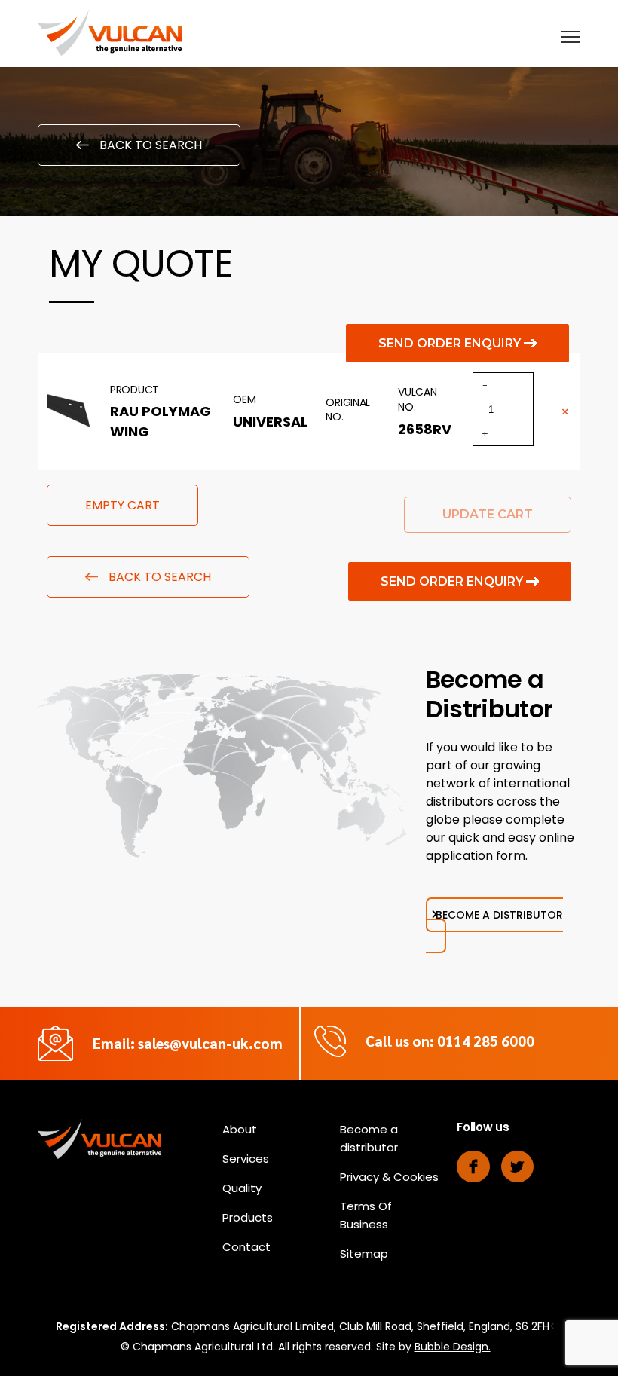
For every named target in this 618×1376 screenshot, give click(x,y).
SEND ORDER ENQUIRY (451, 343)
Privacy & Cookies (389, 1177)
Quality (242, 1188)
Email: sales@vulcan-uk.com (188, 1043)
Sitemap (364, 1253)
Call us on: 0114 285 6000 (450, 1041)
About (239, 1129)
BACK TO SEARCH (149, 145)
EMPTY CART (122, 505)
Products (247, 1217)
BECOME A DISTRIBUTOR (499, 914)
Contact (246, 1247)
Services (245, 1159)
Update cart (487, 514)
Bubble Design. (453, 1346)
